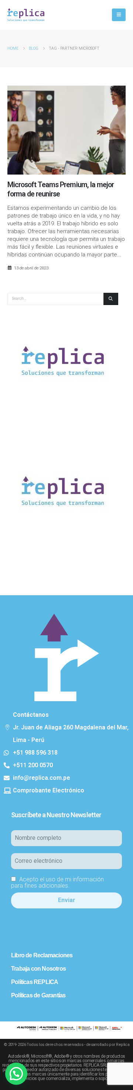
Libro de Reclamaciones (41, 955)
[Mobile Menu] (119, 15)
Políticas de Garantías (38, 995)
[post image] (66, 130)
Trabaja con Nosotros (38, 968)
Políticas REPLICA (34, 982)
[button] (16, 1074)
